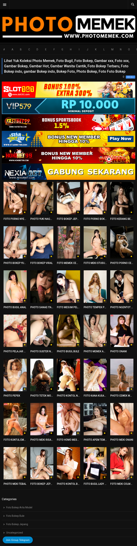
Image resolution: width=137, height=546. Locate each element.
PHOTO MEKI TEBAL (15, 483)
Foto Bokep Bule (15, 515)
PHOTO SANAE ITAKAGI (43, 307)
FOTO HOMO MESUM (69, 439)
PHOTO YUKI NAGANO (42, 218)
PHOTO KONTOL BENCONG (72, 483)
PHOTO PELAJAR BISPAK (18, 351)
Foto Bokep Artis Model (19, 507)
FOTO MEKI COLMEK (121, 483)
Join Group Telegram (18, 540)
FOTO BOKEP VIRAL (41, 263)
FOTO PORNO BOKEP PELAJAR (101, 218)
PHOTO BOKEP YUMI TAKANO (20, 263)
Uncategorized (14, 532)
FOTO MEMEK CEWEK (69, 263)
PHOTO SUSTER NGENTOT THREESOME (53, 351)
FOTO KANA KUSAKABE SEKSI (101, 395)
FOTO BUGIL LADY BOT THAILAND (103, 483)
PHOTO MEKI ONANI (121, 439)
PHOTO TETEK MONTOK (44, 395)
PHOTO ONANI (118, 351)
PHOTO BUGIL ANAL (15, 307)
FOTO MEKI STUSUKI (95, 263)
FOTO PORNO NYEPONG (17, 218)
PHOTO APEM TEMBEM (97, 439)
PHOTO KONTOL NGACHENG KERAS (77, 395)
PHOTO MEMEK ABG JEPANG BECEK (104, 351)
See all (130, 77)
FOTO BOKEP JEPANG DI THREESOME (51, 483)
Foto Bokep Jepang (17, 524)
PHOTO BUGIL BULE (68, 351)
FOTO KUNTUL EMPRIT (16, 439)
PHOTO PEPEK (12, 395)
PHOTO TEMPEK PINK (96, 307)
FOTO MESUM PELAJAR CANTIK (75, 307)
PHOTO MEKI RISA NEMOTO (46, 439)
